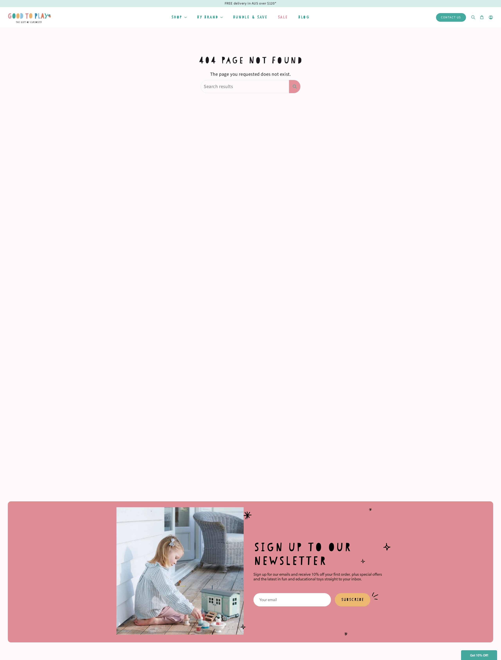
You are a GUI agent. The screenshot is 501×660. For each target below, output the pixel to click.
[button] (179, 17)
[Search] (294, 86)
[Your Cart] (481, 17)
